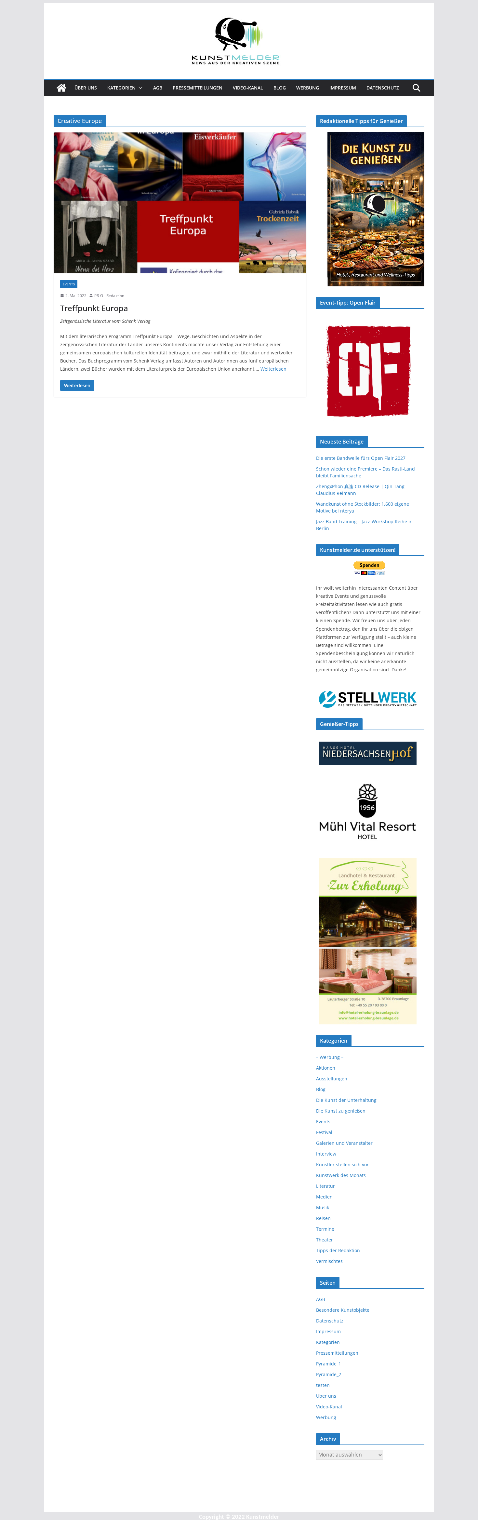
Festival (324, 1132)
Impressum (342, 88)
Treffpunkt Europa (94, 308)
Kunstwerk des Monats (341, 1175)
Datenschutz (382, 88)
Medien (324, 1197)
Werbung (307, 88)
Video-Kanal (248, 88)
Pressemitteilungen (197, 88)
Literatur (325, 1186)
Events (69, 284)
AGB (157, 88)
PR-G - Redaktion (109, 295)
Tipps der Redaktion (338, 1250)
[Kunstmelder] (61, 88)
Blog (279, 88)
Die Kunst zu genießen (340, 1111)
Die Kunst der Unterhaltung (346, 1100)
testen (323, 1385)
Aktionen (325, 1068)
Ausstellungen (331, 1078)
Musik (322, 1207)
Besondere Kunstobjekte (342, 1310)
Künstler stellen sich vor (342, 1164)
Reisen (323, 1218)
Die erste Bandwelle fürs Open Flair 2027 (360, 458)
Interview (326, 1154)
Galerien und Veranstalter (344, 1143)
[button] (139, 87)
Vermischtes (329, 1261)
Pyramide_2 (328, 1374)
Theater (324, 1240)
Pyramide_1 (328, 1364)
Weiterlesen (273, 369)
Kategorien (121, 88)
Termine (325, 1229)
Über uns (85, 88)
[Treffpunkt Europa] (180, 202)
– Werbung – (329, 1057)
